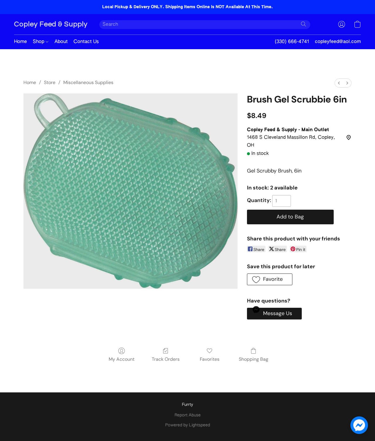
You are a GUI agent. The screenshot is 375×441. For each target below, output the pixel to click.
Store (49, 82)
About (61, 42)
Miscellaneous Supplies (88, 82)
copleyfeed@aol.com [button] (338, 42)
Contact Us (86, 42)
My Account (121, 359)
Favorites (209, 359)
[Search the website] (303, 24)
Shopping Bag (253, 359)
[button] (51, 24)
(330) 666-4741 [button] (292, 42)
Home (20, 42)
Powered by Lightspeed (187, 425)
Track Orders (166, 359)
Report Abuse (188, 415)
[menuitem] (339, 83)
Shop (39, 42)
